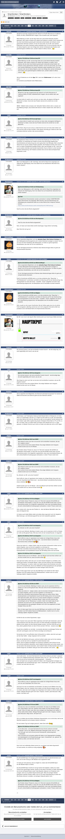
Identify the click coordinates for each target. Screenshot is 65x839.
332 (32, 25)
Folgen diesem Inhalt (53, 12)
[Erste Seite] (2, 26)
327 (15, 25)
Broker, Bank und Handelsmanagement (36, 15)
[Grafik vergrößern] (40, 330)
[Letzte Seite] (55, 26)
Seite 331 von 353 (7, 27)
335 (43, 25)
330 (26, 25)
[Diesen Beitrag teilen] (62, 31)
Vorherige (6, 25)
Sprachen (26, 836)
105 (61, 12)
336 (46, 25)
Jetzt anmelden (47, 819)
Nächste (51, 25)
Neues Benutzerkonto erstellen (17, 819)
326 (12, 25)
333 (36, 25)
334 (39, 25)
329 (22, 25)
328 (19, 25)
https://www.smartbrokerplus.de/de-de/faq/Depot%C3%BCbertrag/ (35, 205)
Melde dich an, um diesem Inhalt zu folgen (12, 11)
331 (29, 25)
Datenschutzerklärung (36, 836)
